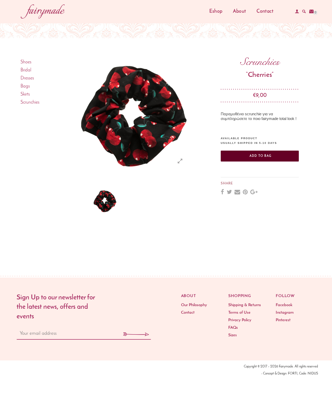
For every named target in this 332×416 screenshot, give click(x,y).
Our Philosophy (194, 305)
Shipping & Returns (244, 305)
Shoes (25, 62)
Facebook (284, 305)
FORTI (293, 373)
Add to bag (260, 156)
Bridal (25, 70)
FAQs (233, 328)
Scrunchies (29, 102)
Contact (265, 11)
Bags (25, 86)
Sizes (232, 335)
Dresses (27, 78)
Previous (68, 115)
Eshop (216, 11)
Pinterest (283, 320)
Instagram (285, 313)
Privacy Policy (239, 320)
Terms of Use (239, 313)
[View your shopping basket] (311, 11)
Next (183, 201)
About (239, 11)
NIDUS (313, 373)
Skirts (25, 94)
